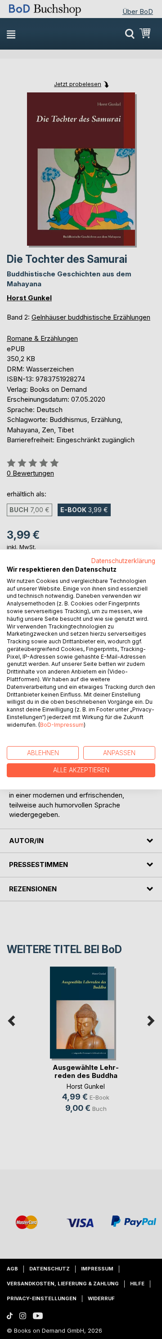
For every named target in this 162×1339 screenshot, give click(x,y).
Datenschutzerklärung (123, 560)
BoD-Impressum (62, 724)
